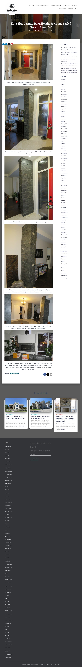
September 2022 (64, 175)
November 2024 (64, 131)
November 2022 (64, 173)
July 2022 (63, 180)
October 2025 (63, 104)
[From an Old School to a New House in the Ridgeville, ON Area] (41, 405)
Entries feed (63, 273)
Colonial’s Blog (62, 8)
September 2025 (64, 106)
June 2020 (63, 224)
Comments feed (64, 275)
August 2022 (63, 178)
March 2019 (63, 242)
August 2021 (63, 195)
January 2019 (63, 247)
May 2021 (63, 202)
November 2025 (64, 101)
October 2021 (63, 192)
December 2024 (64, 128)
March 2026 (63, 91)
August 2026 (63, 79)
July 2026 (63, 81)
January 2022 (63, 187)
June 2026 (63, 84)
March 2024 (63, 150)
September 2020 (64, 217)
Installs (74, 5)
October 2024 (63, 133)
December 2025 (64, 99)
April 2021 (63, 205)
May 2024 (63, 146)
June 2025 (63, 113)
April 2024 (63, 148)
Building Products (64, 253)
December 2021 (64, 190)
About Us (42, 664)
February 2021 (64, 210)
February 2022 (64, 185)
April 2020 (63, 229)
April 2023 (63, 170)
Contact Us (70, 8)
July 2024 (63, 141)
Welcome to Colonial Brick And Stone (30, 664)
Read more (22, 426)
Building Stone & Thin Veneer (42, 5)
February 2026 (64, 94)
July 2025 (63, 111)
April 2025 (63, 118)
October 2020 (63, 215)
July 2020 (63, 222)
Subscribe (34, 459)
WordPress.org (64, 278)
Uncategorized (64, 263)
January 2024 (63, 155)
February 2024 (64, 153)
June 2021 (63, 200)
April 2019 (63, 239)
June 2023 (63, 165)
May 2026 (63, 86)
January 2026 (63, 96)
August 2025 (63, 109)
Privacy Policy (50, 664)
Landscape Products (55, 5)
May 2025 (63, 116)
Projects (62, 261)
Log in (62, 270)
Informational (63, 256)
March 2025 (63, 121)
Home (32, 5)
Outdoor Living (66, 5)
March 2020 (63, 232)
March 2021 (63, 207)
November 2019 (64, 237)
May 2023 (63, 168)
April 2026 (63, 89)
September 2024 (64, 136)
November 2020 (64, 212)
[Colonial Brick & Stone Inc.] (12, 7)
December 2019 (64, 234)
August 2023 (63, 160)
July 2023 (63, 163)
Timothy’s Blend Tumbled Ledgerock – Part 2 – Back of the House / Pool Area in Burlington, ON (69, 59)
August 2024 (63, 138)
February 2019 (64, 244)
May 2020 (63, 227)
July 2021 (63, 197)
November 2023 (64, 158)
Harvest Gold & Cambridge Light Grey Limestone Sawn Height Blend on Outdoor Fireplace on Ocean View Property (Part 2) (69, 70)
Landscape (63, 258)
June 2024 (63, 143)
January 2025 (63, 126)
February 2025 (64, 123)
